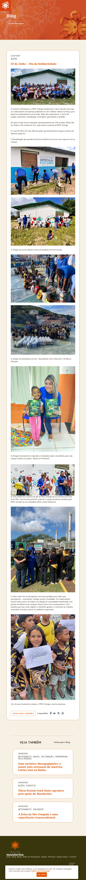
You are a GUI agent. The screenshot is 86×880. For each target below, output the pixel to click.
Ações (14, 59)
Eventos (31, 786)
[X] (58, 713)
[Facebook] (50, 713)
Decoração (47, 757)
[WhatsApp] (63, 713)
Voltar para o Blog (62, 742)
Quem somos (62, 857)
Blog (14, 857)
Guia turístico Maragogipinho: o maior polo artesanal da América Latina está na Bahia (40, 767)
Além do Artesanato (31, 857)
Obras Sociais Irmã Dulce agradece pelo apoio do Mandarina (41, 792)
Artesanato (24, 757)
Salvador (38, 809)
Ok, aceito (42, 874)
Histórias (52, 857)
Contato (72, 857)
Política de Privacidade (40, 871)
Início (9, 857)
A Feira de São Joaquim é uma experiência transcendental (38, 816)
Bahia (36, 757)
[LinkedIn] (54, 713)
